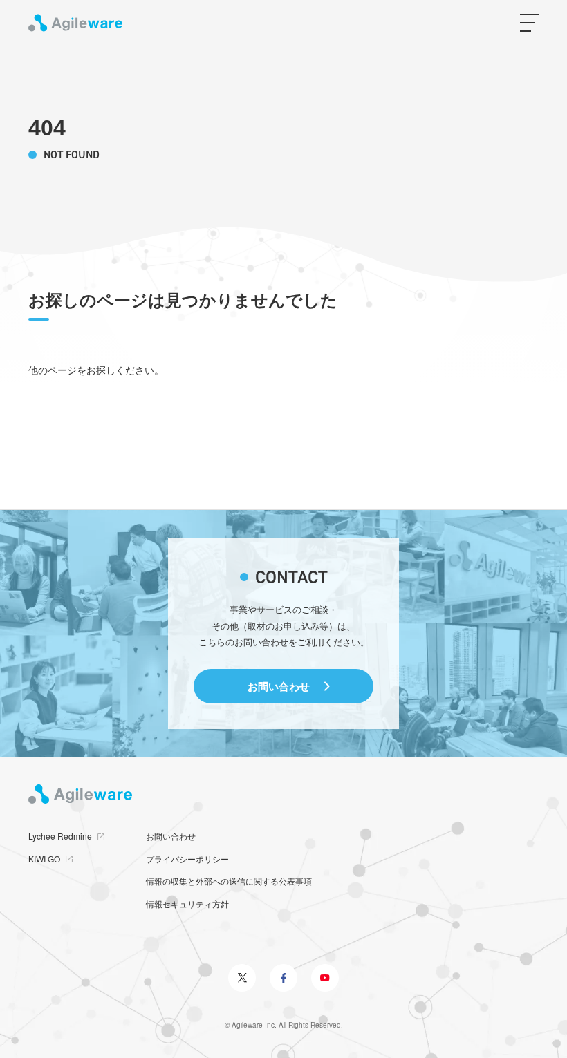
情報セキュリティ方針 (187, 903)
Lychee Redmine (60, 836)
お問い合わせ (279, 686)
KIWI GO (44, 859)
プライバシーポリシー (187, 859)
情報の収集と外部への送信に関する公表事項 (229, 881)
